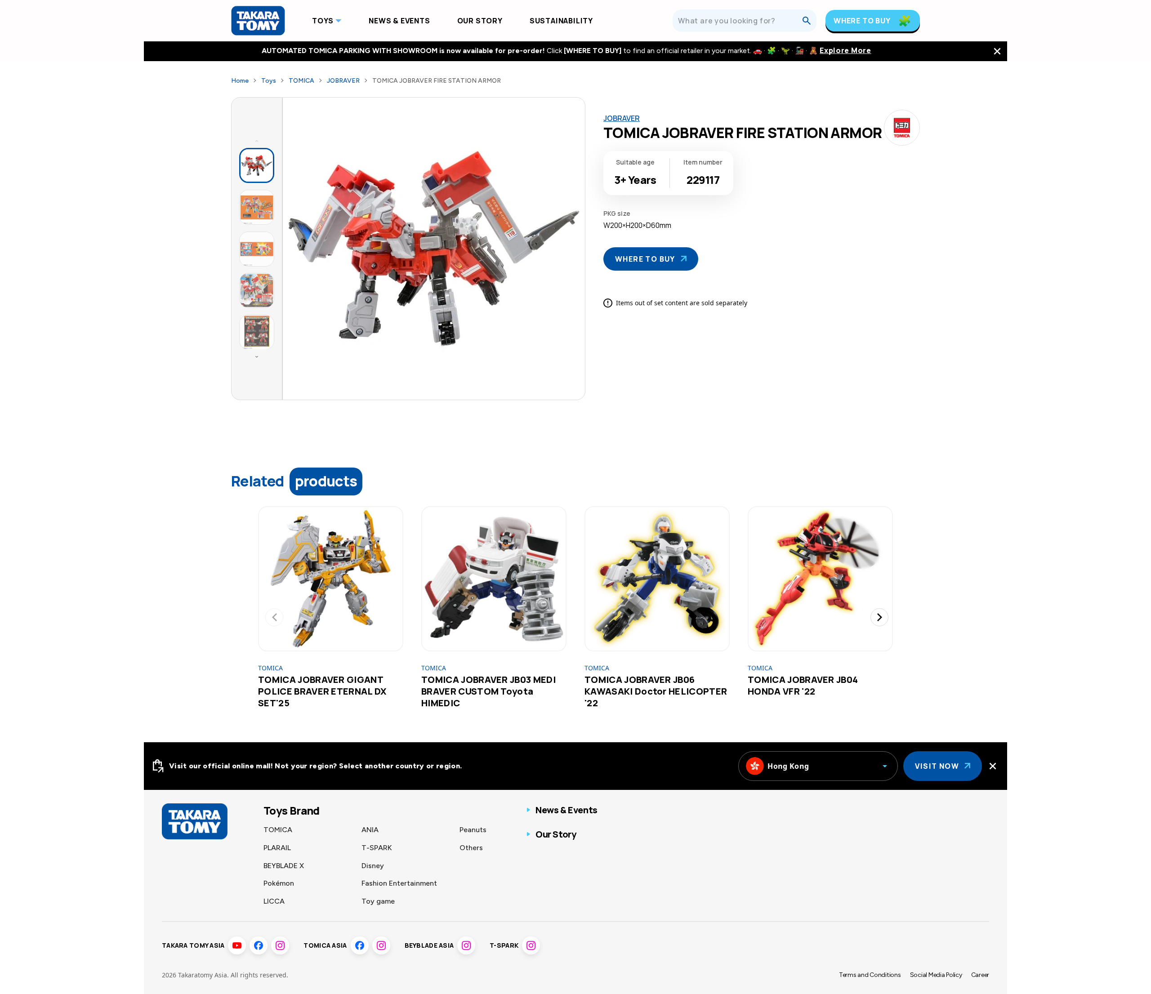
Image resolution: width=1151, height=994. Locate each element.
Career (980, 975)
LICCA (274, 901)
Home (240, 81)
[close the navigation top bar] (997, 51)
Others (471, 847)
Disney (372, 865)
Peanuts (473, 829)
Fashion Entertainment (399, 883)
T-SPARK (376, 847)
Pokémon (278, 883)
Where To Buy (862, 21)
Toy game (378, 901)
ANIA (370, 829)
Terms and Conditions (870, 975)
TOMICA (301, 81)
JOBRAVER (343, 81)
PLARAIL (277, 847)
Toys (323, 20)
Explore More (845, 50)
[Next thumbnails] (256, 356)
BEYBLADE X (283, 865)
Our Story (480, 20)
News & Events (399, 20)
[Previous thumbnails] (256, 140)
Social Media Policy (936, 975)
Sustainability (561, 20)
